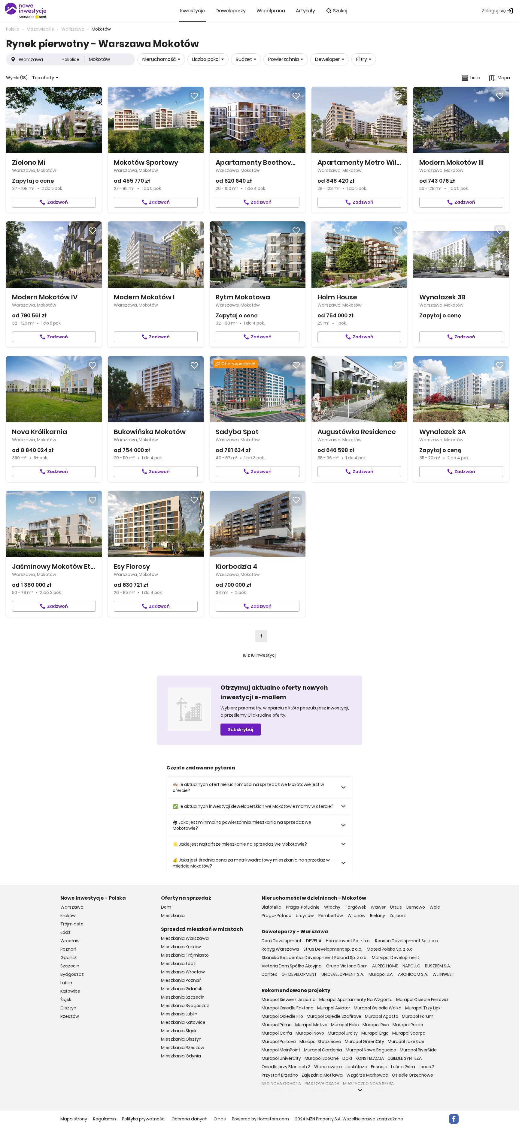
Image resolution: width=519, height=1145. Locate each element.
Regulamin (104, 1119)
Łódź (65, 932)
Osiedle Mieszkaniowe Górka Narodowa (303, 1092)
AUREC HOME (385, 966)
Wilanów (357, 916)
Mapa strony (73, 1119)
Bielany (377, 916)
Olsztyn (68, 1008)
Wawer (378, 907)
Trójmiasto (71, 924)
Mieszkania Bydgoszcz (185, 1006)
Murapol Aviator (333, 1008)
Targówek (355, 907)
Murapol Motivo (311, 1025)
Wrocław (70, 941)
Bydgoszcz (72, 974)
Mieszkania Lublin (179, 1014)
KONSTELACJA (370, 1058)
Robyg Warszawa (280, 949)
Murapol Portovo (279, 1042)
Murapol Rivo (376, 1025)
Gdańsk (68, 958)
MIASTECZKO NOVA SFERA (368, 1084)
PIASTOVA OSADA (322, 1084)
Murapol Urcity (343, 1033)
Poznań (68, 949)
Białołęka (271, 907)
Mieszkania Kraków (181, 947)
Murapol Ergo (375, 1033)
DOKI (347, 1058)
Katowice (70, 991)
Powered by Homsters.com (260, 1119)
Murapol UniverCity (281, 1058)
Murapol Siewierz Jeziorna (289, 1000)
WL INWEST (443, 974)
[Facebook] (454, 1119)
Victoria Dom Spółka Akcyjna (292, 966)
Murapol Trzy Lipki (423, 1008)
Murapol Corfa (277, 1033)
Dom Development (282, 941)
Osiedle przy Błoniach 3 (286, 1067)
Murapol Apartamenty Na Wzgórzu (356, 1000)
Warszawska (328, 1067)
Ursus (396, 907)
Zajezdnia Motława (322, 1075)
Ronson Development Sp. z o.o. (407, 941)
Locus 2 (426, 1067)
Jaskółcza (356, 1067)
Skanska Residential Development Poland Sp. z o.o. (314, 958)
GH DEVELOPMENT (299, 974)
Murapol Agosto (381, 1016)
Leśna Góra (403, 1067)
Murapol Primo (277, 1025)
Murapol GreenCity (364, 1042)
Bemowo (415, 907)
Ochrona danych (189, 1119)
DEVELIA (313, 941)
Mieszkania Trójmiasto (185, 955)
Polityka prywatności (143, 1119)
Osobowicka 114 (418, 1092)
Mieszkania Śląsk (178, 1031)
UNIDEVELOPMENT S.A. (342, 974)
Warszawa (71, 907)
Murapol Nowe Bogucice (371, 1050)
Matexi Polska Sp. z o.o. (390, 949)
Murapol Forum (417, 1016)
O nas (220, 1119)
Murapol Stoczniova (320, 1042)
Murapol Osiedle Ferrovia (422, 1000)
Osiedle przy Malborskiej (373, 1092)
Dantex (269, 974)
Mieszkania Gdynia (181, 1056)
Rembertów (330, 916)
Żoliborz (398, 916)
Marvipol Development (395, 958)
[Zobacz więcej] (360, 1090)
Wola (434, 907)
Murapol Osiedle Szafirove (334, 1016)
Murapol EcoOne (322, 1058)
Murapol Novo (310, 1033)
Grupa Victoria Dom (347, 966)
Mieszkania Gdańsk (181, 989)
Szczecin (69, 966)
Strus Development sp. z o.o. (332, 949)
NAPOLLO (411, 966)
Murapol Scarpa (409, 1033)
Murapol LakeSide (406, 1042)
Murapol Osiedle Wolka (378, 1008)
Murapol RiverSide (418, 1050)
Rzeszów (69, 1016)
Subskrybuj (240, 730)
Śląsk (65, 1000)
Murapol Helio (345, 1025)
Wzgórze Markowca (367, 1075)
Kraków (68, 916)
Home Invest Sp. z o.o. (348, 941)
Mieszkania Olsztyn (181, 1039)
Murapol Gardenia (323, 1050)
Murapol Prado (408, 1025)
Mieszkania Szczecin (183, 997)
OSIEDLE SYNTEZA (404, 1058)
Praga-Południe (303, 907)
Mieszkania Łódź (178, 964)
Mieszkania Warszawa (185, 938)
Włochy (332, 907)
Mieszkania (173, 916)
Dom (166, 907)
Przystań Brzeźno (280, 1075)
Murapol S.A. (381, 974)
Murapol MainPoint (281, 1050)
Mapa (504, 78)
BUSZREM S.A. (438, 966)
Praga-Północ (276, 916)
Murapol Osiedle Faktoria (288, 1008)
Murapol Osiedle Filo (282, 1016)
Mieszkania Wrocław (183, 972)
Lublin (66, 983)
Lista (475, 78)
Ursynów (305, 916)
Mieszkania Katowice (183, 1022)
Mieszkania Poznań (181, 980)
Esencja (379, 1067)
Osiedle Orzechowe (412, 1075)
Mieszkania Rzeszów (182, 1048)
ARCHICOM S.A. (413, 974)
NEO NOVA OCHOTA (281, 1084)
